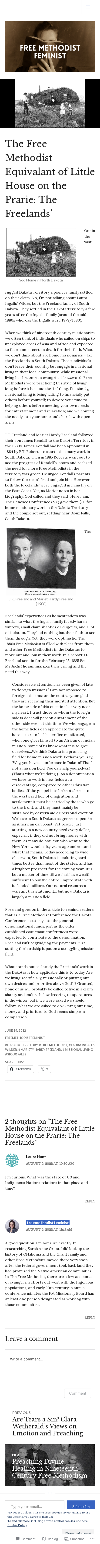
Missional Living (79, 1049)
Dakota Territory (22, 1045)
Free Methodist (54, 1045)
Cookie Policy (17, 1525)
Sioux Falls (16, 1054)
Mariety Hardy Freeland (40, 1049)
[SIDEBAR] (50, 1493)
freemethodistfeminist (25, 1038)
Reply (90, 1201)
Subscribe (81, 1506)
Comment (77, 1393)
